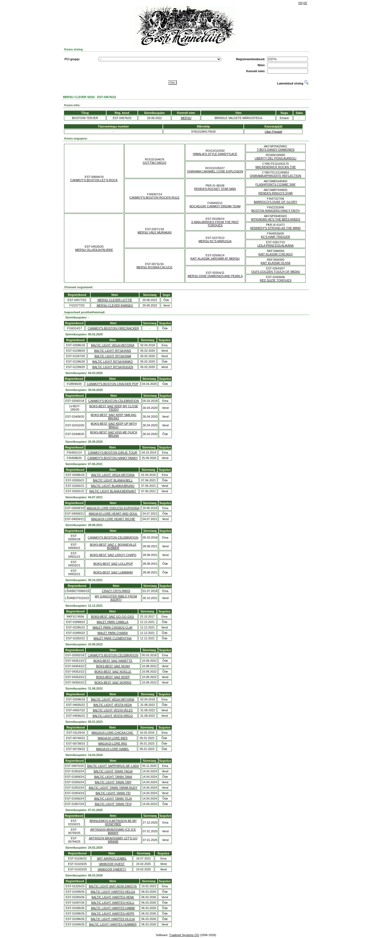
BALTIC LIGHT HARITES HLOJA (113, 919)
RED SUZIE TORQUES (275, 280)
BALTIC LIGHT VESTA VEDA (112, 704)
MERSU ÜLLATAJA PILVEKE (94, 249)
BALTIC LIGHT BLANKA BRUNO (113, 485)
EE (305, 3)
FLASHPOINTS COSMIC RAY (275, 184)
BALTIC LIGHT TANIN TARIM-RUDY (113, 787)
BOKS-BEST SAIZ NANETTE (112, 660)
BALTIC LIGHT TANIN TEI (113, 793)
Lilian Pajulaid (273, 131)
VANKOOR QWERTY (111, 869)
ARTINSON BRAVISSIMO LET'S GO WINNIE (113, 840)
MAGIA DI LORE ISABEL (112, 749)
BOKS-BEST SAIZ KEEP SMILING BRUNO (113, 416)
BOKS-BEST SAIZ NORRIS (112, 682)
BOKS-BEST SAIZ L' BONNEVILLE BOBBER (113, 546)
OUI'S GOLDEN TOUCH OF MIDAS (275, 271)
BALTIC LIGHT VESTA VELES (113, 710)
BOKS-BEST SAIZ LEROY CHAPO (113, 555)
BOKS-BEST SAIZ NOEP (113, 677)
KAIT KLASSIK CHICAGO (275, 254)
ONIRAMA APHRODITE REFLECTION (275, 175)
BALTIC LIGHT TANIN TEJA (113, 798)
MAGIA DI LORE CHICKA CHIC (112, 732)
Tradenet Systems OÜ (184, 935)
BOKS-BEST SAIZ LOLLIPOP (113, 563)
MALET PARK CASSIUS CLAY (113, 627)
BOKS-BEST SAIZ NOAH (113, 666)
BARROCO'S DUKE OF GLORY (275, 202)
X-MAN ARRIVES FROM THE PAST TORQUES (215, 223)
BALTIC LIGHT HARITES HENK (113, 897)
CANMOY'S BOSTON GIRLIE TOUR (112, 452)
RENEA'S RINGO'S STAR (275, 193)
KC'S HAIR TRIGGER (275, 236)
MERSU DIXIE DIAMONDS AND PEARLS (215, 276)
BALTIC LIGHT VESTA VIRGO (113, 715)
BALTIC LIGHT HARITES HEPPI (112, 913)
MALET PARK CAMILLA (112, 622)
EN (300, 3)
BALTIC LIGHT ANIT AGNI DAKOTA (113, 886)
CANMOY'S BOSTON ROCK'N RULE (154, 197)
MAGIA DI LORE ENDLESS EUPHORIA (113, 508)
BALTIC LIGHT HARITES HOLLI (112, 902)
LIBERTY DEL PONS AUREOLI (275, 158)
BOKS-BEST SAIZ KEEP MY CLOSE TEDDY (113, 408)
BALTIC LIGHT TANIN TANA (113, 776)
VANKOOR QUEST (112, 864)
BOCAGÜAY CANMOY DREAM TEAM (215, 206)
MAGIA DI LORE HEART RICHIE (113, 519)
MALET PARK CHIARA (112, 633)
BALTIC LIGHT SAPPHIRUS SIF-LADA (113, 765)
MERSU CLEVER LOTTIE (114, 300)
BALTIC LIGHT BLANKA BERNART (112, 491)
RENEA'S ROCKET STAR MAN (215, 188)
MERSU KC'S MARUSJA (215, 241)
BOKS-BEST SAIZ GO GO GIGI (112, 616)
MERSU (186, 118)
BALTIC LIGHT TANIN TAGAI (113, 771)
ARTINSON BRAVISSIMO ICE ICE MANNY (113, 831)
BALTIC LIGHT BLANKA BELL (113, 480)
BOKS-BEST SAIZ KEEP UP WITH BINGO (114, 425)
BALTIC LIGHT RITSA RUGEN (112, 367)
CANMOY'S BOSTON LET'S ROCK (94, 180)
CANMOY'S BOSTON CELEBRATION (113, 400)
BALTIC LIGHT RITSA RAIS (112, 350)
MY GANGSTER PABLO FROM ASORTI (116, 598)
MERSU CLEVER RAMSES (115, 305)
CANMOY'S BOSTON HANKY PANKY (112, 458)
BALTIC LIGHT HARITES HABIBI (113, 908)
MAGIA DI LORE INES (112, 738)
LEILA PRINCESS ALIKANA (275, 245)
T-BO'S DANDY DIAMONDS (275, 149)
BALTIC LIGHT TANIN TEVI (113, 804)
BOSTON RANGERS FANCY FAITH (275, 210)
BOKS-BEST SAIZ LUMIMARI (113, 572)
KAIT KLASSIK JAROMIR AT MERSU (215, 258)
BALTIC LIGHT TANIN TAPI (113, 782)
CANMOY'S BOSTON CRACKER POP (112, 383)
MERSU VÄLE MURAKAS (155, 232)
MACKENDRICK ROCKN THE (275, 167)
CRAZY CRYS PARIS (116, 591)
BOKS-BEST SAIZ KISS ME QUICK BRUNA (113, 434)
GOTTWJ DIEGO (154, 162)
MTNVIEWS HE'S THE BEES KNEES (275, 219)
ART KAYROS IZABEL (112, 858)
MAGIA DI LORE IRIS (112, 743)
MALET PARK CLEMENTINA (112, 638)
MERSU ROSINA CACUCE (154, 267)
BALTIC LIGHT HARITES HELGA (113, 891)
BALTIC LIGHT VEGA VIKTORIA (112, 345)
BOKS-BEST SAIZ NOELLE (112, 671)
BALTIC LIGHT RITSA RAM (112, 356)
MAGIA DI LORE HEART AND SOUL (113, 513)
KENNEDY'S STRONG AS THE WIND (275, 228)
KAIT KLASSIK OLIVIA (275, 263)
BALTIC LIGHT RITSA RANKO (112, 361)
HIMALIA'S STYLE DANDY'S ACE (215, 154)
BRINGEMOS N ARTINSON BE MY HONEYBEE (113, 822)
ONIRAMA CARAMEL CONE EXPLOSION (215, 171)
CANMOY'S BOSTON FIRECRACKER (113, 328)
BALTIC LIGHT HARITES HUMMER (113, 924)
